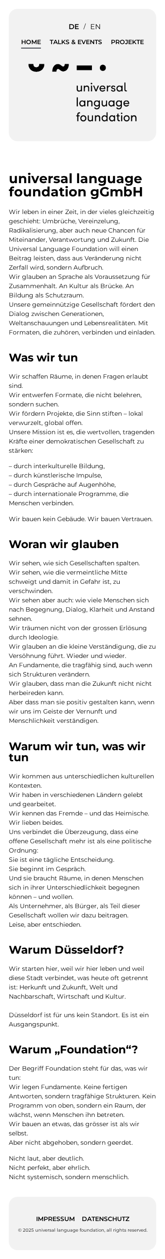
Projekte (127, 42)
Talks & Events (76, 42)
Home (31, 42)
